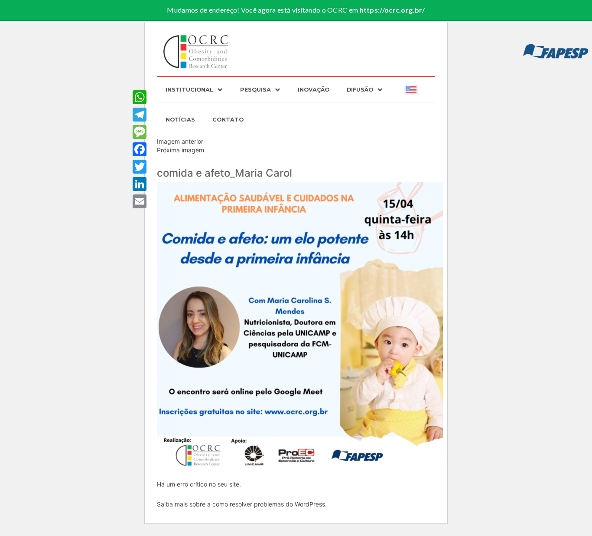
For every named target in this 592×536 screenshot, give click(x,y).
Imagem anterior (180, 141)
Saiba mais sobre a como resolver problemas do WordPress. (242, 504)
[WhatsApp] (139, 97)
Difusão (360, 89)
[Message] (139, 132)
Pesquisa (255, 89)
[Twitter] (139, 166)
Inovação (313, 89)
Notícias (180, 119)
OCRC (196, 51)
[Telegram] (139, 114)
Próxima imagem (180, 150)
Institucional (189, 89)
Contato (228, 119)
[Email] (139, 201)
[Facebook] (139, 149)
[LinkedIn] (139, 184)
